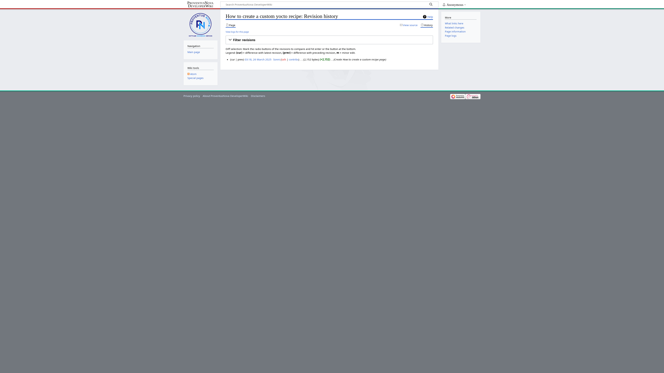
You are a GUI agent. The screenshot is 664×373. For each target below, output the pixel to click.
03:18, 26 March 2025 (258, 59)
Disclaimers (258, 96)
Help (430, 16)
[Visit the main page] (200, 24)
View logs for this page (237, 31)
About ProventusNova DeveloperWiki (225, 96)
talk (284, 59)
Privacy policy (191, 96)
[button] (329, 40)
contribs (293, 59)
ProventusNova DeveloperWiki (200, 4)
